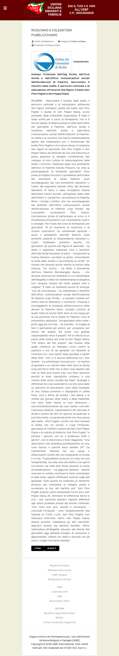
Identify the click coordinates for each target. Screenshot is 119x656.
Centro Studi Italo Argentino (59, 622)
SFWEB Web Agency (75, 648)
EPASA (59, 617)
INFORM (59, 608)
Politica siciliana (78, 41)
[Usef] (59, 9)
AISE (59, 587)
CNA (59, 596)
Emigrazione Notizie (59, 579)
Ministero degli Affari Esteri (59, 613)
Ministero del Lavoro (59, 570)
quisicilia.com (59, 591)
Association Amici (59, 601)
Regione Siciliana (59, 565)
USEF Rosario (59, 575)
